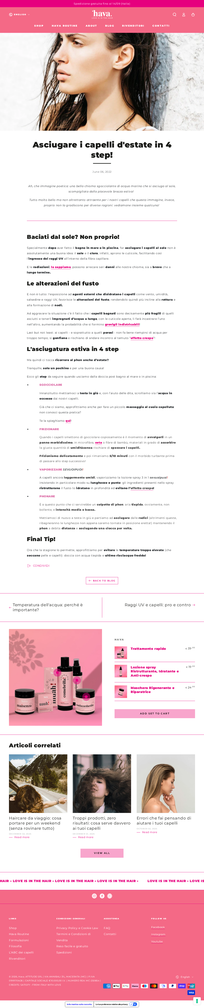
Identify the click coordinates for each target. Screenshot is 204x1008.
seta (98, 442)
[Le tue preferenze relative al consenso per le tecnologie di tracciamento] (197, 1001)
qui (68, 421)
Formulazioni (19, 940)
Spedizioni (64, 952)
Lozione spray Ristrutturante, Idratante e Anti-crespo (155, 671)
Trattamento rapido (148, 649)
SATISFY (25, 985)
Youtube (157, 941)
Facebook (158, 927)
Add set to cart (155, 713)
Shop (13, 928)
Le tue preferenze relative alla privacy (112, 1004)
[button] (174, 15)
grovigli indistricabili (122, 324)
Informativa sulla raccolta (79, 1004)
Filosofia (15, 946)
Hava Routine (19, 934)
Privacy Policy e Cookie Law (77, 928)
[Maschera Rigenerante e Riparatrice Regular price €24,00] (86, 697)
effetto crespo (142, 338)
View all (102, 852)
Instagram (158, 934)
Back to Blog (104, 580)
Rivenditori (17, 958)
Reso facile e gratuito (72, 946)
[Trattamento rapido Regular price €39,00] (57, 673)
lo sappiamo (61, 267)
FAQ (107, 928)
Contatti (110, 934)
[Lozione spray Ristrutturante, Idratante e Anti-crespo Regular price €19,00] (77, 680)
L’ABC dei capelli (21, 952)
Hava (21, 976)
